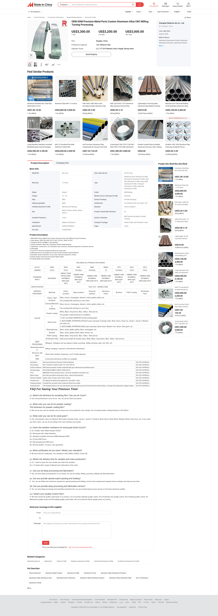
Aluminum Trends (35, 583)
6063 (64, 203)
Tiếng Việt (161, 602)
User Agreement (122, 607)
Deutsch (104, 602)
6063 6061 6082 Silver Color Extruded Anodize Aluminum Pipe (181, 203)
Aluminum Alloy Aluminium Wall (120, 578)
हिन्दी (139, 602)
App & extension (163, 12)
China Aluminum (35, 573)
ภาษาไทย (146, 602)
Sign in (188, 6)
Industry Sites (123, 599)
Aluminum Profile (73, 573)
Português (71, 602)
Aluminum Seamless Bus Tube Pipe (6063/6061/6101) (182, 169)
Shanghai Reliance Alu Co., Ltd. (171, 23)
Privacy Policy (142, 607)
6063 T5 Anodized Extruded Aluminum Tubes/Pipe (182, 288)
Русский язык (88, 602)
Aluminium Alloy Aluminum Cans (40, 578)
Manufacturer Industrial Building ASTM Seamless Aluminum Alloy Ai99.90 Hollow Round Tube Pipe (182, 254)
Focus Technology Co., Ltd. (94, 607)
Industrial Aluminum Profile (103, 561)
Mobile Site (158, 599)
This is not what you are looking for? (54, 547)
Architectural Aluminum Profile (128, 561)
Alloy (63, 199)
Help (150, 12)
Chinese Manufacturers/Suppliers (82, 599)
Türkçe (153, 602)
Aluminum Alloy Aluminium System (92, 578)
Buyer (139, 12)
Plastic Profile (61, 561)
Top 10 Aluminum (142, 578)
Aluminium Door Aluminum (66, 578)
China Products (64, 599)
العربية (121, 602)
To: (40, 518)
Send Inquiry (91, 54)
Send (45, 543)
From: (38, 513)
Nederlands (113, 602)
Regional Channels (136, 599)
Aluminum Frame (90, 573)
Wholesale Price (112, 599)
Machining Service (33, 561)
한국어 (127, 602)
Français (79, 602)
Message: (37, 523)
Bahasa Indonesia (171, 602)
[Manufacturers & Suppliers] (39, 4)
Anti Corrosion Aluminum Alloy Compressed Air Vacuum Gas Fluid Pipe (182, 305)
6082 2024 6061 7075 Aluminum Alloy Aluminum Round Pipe (182, 220)
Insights (166, 599)
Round (64, 192)
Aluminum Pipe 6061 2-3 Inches (181, 186)
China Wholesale (100, 599)
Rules (189, 12)
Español (63, 602)
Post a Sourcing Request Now (80, 547)
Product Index (148, 599)
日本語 (134, 602)
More (161, 46)
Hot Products (53, 599)
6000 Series (128, 192)
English (56, 602)
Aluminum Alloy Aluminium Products (113, 573)
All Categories (35, 12)
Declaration (132, 607)
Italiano (97, 602)
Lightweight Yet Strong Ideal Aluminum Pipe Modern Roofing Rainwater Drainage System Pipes (182, 237)
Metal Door (48, 561)
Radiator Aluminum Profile (80, 561)
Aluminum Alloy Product (53, 573)
